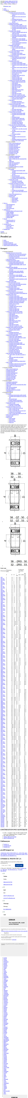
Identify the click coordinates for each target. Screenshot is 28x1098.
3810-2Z (3, 730)
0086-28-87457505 (7, 882)
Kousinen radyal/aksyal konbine (19, 71)
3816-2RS (3, 801)
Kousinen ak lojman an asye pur (16, 183)
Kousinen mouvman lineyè (18, 102)
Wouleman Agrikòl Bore (14, 156)
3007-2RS (3, 692)
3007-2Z (3, 690)
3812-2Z (3, 753)
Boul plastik (15, 199)
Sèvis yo (5, 203)
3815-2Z (3, 788)
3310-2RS (3, 739)
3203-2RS (3, 637)
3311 (2, 748)
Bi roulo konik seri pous (17, 46)
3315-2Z (3, 796)
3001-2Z (3, 608)
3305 (2, 666)
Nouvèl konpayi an (10, 221)
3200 (2, 600)
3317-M (2, 812)
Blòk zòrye (14, 88)
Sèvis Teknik (9, 205)
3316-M (2, 807)
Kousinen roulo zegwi (14, 61)
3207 (2, 693)
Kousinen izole (12, 195)
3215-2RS (3, 794)
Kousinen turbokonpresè (14, 147)
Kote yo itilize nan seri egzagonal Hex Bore (16, 384)
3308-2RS (3, 715)
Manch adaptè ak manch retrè (18, 81)
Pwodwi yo (6, 10)
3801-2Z (3, 604)
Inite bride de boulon (16, 93)
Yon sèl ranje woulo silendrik (18, 38)
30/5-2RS (3, 580)
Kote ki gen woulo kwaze (18, 140)
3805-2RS (3, 657)
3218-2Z (3, 814)
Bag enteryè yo (15, 74)
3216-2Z (3, 804)
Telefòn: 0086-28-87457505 (11, 1)
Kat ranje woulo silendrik (18, 110)
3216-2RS (3, 805)
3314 (2, 783)
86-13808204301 (7, 909)
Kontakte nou (6, 229)
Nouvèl (5, 218)
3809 (2, 717)
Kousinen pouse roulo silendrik (19, 34)
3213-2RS (3, 770)
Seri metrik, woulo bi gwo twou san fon (18, 258)
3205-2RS (3, 664)
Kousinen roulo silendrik (14, 31)
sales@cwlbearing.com (8, 838)
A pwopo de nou (7, 224)
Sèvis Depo (9, 207)
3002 (2, 617)
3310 (2, 736)
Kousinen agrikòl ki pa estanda (16, 166)
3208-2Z (3, 710)
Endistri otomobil (10, 216)
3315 (2, 795)
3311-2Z (2, 749)
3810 (2, 728)
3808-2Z (3, 702)
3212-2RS (3, 758)
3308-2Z (3, 714)
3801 (2, 603)
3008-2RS (3, 707)
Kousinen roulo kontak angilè (18, 63)
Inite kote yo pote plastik (17, 182)
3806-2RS (3, 672)
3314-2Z (3, 784)
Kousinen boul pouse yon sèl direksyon (18, 293)
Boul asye (14, 201)
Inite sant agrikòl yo (13, 164)
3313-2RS (3, 774)
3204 (2, 647)
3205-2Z (3, 663)
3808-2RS (3, 704)
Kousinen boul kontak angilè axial (17, 344)
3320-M (2, 822)
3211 (2, 744)
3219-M (2, 818)
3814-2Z (3, 777)
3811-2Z (2, 741)
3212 (2, 756)
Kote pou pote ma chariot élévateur (17, 124)
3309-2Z (3, 726)
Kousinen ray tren (13, 153)
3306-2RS (3, 684)
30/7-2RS (3, 587)
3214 (2, 779)
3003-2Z (3, 632)
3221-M (2, 824)
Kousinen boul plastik (17, 181)
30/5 (2, 577)
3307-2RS (3, 700)
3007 (2, 689)
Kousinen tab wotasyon (17, 122)
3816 (2, 799)
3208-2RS (3, 711)
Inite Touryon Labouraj (14, 162)
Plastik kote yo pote (13, 179)
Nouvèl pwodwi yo (10, 220)
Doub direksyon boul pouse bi (19, 57)
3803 (2, 627)
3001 (2, 607)
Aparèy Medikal (10, 212)
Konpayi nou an (10, 225)
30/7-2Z (2, 586)
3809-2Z (3, 718)
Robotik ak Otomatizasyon (12, 215)
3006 (2, 674)
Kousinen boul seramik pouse (18, 178)
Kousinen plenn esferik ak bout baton (17, 96)
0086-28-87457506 (7, 884)
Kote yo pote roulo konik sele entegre (17, 284)
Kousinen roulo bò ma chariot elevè (17, 361)
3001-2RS (3, 610)
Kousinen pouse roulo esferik (18, 54)
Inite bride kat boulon (17, 85)
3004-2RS (3, 646)
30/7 (2, 585)
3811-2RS (3, 743)
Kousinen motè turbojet (17, 123)
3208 (2, 709)
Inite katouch (15, 83)
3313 (2, 771)
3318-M (2, 817)
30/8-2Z (2, 590)
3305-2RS (3, 668)
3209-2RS (3, 723)
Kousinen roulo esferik (14, 51)
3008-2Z (3, 706)
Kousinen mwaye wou (14, 149)
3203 (2, 634)
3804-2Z (3, 641)
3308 (2, 713)
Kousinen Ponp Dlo (13, 148)
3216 (2, 803)
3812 (2, 752)
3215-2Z (3, 792)
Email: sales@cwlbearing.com (10, 2)
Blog (7, 222)
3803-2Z (3, 628)
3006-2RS (3, 676)
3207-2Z (3, 694)
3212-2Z (3, 757)
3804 (2, 640)
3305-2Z (3, 667)
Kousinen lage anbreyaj (14, 144)
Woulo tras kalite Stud (17, 78)
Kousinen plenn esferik (17, 98)
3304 (2, 650)
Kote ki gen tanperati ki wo (15, 194)
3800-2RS (3, 595)
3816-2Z (3, 800)
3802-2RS (3, 616)
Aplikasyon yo (6, 209)
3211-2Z (2, 745)
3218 (2, 813)
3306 (2, 681)
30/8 (2, 589)
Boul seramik (15, 198)
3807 (2, 685)
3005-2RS (3, 660)
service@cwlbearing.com (9, 898)
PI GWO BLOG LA (12, 869)
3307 (2, 697)
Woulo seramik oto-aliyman (18, 177)
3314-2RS (3, 786)
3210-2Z (3, 734)
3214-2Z (3, 781)
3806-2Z (3, 671)
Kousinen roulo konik (14, 45)
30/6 (2, 581)
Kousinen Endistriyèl (8, 242)
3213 (2, 767)
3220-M (2, 821)
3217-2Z (3, 809)
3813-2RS (3, 766)
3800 (2, 593)
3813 (2, 764)
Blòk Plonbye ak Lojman (17, 89)
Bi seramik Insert (16, 175)
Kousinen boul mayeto (17, 19)
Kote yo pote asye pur (17, 186)
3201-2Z (3, 612)
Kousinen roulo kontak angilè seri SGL (18, 299)
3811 (2, 740)
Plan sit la (5, 869)
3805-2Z (3, 655)
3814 (2, 775)
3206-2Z (3, 679)
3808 (2, 701)
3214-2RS (3, 782)
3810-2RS (3, 731)
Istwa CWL (9, 226)
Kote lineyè (11, 100)
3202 (2, 621)
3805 (2, 654)
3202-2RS (3, 624)
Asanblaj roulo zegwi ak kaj (18, 75)
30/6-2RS (3, 583)
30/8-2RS (3, 591)
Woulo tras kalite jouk (17, 79)
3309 (2, 724)
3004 (2, 644)
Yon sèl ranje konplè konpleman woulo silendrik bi (19, 43)
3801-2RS (3, 606)
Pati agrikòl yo (12, 165)
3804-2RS (3, 642)
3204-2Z (3, 649)
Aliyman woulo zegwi (17, 62)
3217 (2, 808)
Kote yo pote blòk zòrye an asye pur (17, 410)
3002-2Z (3, 619)
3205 (2, 662)
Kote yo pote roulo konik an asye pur (17, 413)
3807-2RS (3, 688)
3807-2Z (3, 687)
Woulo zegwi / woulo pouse (18, 119)
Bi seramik (11, 169)
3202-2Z (3, 623)
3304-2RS (3, 653)
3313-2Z (3, 773)
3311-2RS (3, 750)
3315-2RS (3, 797)
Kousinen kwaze (16, 117)
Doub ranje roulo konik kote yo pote (17, 337)
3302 (2, 625)
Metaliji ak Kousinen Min (15, 104)
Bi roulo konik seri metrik (18, 50)
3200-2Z (3, 602)
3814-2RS (3, 778)
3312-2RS (3, 762)
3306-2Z (3, 683)
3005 (2, 658)
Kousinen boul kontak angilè (15, 24)
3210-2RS (3, 735)
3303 (2, 638)
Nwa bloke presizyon (17, 121)
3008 (2, 705)
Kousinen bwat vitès (13, 152)
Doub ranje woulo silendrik (18, 105)
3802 (2, 613)
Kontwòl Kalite (9, 228)
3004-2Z (3, 645)
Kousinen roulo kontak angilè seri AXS (18, 298)
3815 (2, 787)
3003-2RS (3, 633)
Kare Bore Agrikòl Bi (14, 157)
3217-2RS (3, 811)
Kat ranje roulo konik (17, 109)
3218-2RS (3, 816)
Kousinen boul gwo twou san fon (16, 12)
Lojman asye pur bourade (18, 190)
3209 (2, 720)
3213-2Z (3, 769)
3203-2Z (3, 636)
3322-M (2, 826)
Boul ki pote (12, 196)
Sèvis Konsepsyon (10, 204)
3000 (2, 597)
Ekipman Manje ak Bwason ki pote (14, 211)
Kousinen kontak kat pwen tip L (19, 139)
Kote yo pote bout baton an (18, 97)
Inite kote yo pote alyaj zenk (18, 94)
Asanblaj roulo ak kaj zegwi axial (19, 70)
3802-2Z (3, 615)
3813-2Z (3, 765)
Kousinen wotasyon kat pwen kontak (17, 363)
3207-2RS (3, 696)
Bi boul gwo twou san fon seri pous (17, 255)
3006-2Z (3, 675)
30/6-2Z (2, 582)
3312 (2, 760)
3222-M (2, 825)
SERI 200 (11, 161)
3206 (2, 677)
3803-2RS (3, 629)
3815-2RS (3, 790)
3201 (2, 611)
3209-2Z (3, 722)
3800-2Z (3, 594)
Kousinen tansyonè (13, 145)
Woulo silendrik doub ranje (18, 118)
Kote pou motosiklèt (13, 151)
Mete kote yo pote (16, 87)
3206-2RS (3, 680)
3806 (2, 670)
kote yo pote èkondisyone (15, 143)
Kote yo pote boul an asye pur (19, 185)
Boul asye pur (15, 200)
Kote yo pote (12, 135)
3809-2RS (3, 719)
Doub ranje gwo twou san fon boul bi (17, 254)
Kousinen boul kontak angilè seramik (17, 395)
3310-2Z (3, 737)
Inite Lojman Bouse (16, 91)
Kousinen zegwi (15, 76)
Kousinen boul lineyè (17, 101)
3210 (2, 732)
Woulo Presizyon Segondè (15, 111)
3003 (2, 630)
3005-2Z (3, 659)
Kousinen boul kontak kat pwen (19, 27)
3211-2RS (3, 747)
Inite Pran (14, 92)
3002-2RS (3, 620)
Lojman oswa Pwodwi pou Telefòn (17, 80)
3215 (2, 791)
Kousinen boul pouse (14, 55)
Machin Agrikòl (9, 213)
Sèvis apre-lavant (10, 208)
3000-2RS (3, 599)
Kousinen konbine (16, 134)
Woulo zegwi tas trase (17, 72)
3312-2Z (3, 761)
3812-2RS (3, 754)
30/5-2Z (2, 578)
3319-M (2, 820)
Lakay (4, 8)
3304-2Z (3, 651)
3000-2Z (3, 598)
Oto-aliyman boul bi (13, 23)
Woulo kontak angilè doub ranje (19, 25)
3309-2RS (3, 727)
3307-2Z (3, 698)
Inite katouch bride (16, 84)
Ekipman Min (9, 217)
